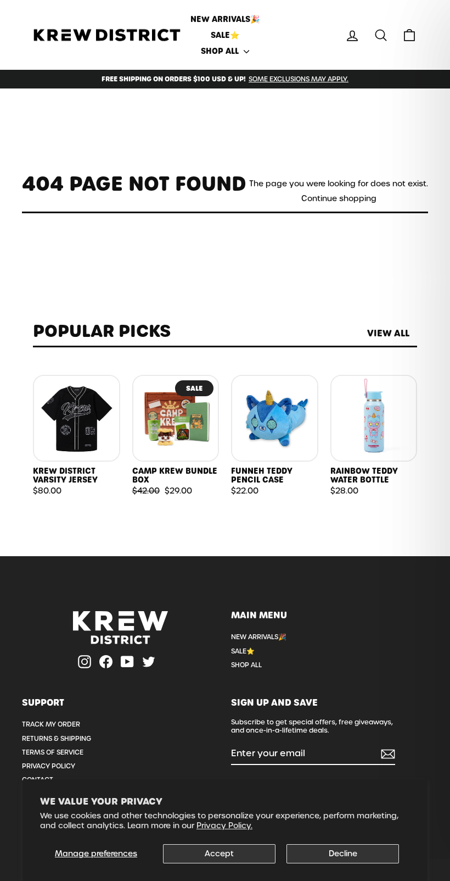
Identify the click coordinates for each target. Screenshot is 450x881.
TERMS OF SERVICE (52, 752)
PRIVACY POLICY (48, 766)
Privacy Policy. (224, 825)
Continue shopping (338, 198)
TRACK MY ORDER (51, 724)
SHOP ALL (221, 51)
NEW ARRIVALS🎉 (225, 19)
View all (388, 333)
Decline (343, 853)
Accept (219, 853)
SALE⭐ (225, 35)
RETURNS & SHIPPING (56, 738)
